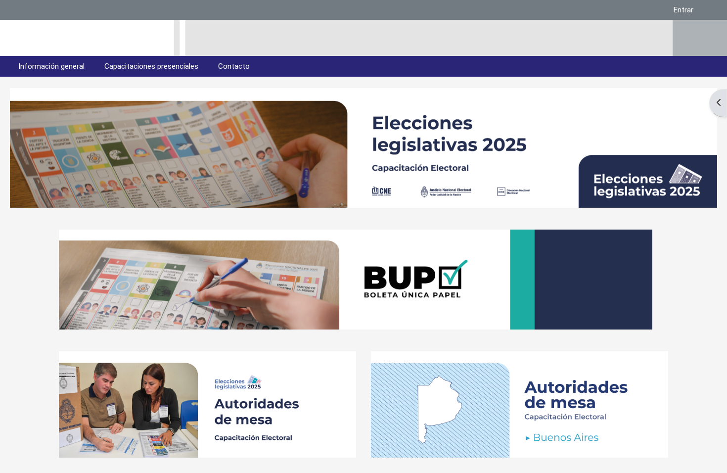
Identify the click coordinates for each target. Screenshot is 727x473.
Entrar (683, 9)
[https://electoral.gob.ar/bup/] (355, 234)
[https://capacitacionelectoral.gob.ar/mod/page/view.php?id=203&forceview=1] (519, 356)
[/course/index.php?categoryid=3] (207, 453)
